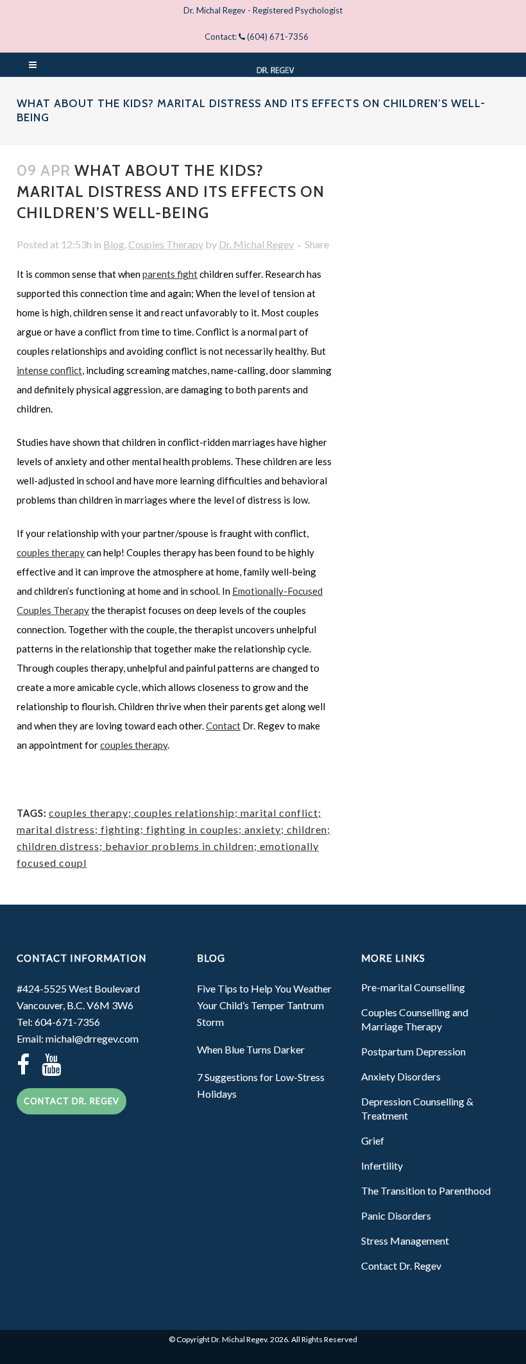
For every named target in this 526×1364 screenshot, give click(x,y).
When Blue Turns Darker (251, 1049)
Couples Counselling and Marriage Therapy (414, 1019)
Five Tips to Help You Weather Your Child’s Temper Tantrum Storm (264, 1005)
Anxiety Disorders (401, 1076)
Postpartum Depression (413, 1051)
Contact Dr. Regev (71, 1101)
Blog (113, 244)
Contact (223, 725)
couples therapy (51, 552)
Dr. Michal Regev (256, 244)
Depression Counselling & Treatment (417, 1108)
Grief (372, 1140)
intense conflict (49, 370)
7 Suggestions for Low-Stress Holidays (261, 1085)
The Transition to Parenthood (426, 1190)
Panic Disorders (396, 1215)
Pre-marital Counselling (413, 987)
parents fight (170, 274)
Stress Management (405, 1240)
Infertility (382, 1165)
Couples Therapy (165, 244)
